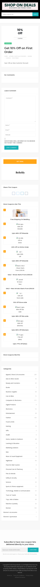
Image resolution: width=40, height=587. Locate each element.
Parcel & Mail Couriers (13, 465)
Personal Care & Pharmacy (14, 469)
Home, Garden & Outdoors (14, 439)
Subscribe (33, 550)
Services (8, 482)
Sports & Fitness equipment (14, 486)
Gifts (7, 430)
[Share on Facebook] (13, 193)
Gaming (8, 426)
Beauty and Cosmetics (13, 383)
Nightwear (15, 58)
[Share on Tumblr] (26, 193)
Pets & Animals (10, 473)
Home (6, 56)
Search (35, 14)
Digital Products (11, 405)
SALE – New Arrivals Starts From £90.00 (20, 288)
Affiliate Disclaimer (20, 577)
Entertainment (10, 413)
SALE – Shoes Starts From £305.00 (20, 275)
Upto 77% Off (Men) (20, 344)
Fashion (8, 58)
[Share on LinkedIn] (22, 193)
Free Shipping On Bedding (20, 219)
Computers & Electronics (13, 400)
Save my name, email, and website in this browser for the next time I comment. (19, 142)
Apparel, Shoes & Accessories (17, 56)
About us (9, 575)
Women (30, 56)
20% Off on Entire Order (20, 247)
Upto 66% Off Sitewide (20, 233)
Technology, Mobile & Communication (18, 491)
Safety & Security (11, 478)
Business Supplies (11, 392)
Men (7, 452)
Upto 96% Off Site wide (20, 316)
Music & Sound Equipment (14, 456)
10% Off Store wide (20, 302)
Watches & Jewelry (12, 504)
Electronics (9, 409)
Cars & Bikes (10, 396)
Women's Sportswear (10, 517)
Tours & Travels (11, 495)
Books (8, 387)
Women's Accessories (10, 512)
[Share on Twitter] (17, 193)
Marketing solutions (12, 448)
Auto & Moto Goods (12, 379)
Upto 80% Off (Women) (20, 330)
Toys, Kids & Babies (12, 499)
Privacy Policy (29, 575)
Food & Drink (10, 422)
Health (8, 435)
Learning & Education (12, 443)
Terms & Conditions (18, 575)
